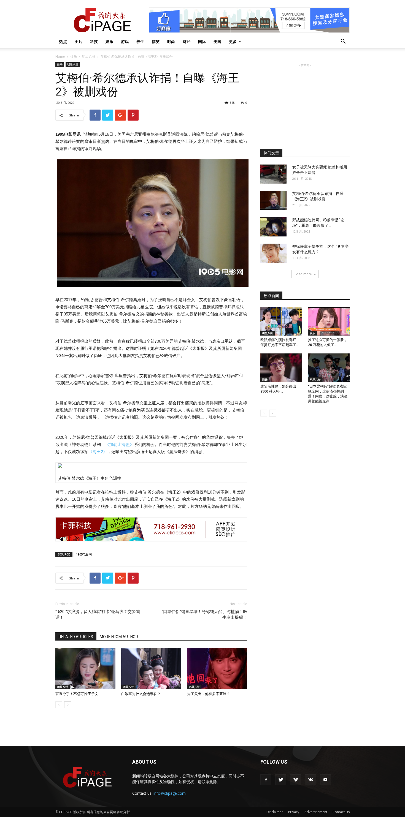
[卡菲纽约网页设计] (151, 529)
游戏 (125, 41)
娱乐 (109, 41)
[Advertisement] (305, 102)
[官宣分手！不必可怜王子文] (85, 668)
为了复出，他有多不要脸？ (208, 694)
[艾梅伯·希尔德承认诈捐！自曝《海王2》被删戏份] (273, 200)
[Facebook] (265, 779)
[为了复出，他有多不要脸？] (217, 668)
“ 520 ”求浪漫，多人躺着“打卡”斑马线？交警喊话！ (97, 614)
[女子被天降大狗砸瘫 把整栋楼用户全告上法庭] (273, 174)
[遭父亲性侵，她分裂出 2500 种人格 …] (281, 367)
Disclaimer (274, 812)
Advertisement (315, 812)
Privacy (293, 812)
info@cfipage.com (169, 793)
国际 (202, 41)
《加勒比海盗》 (119, 444)
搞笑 (156, 41)
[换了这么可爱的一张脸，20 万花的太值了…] (329, 321)
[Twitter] (280, 779)
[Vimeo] (295, 779)
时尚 (171, 41)
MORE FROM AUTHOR (119, 636)
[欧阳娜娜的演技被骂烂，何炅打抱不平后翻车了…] (281, 321)
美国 (217, 41)
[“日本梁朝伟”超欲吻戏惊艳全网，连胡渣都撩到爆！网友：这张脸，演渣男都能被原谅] (329, 367)
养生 (140, 41)
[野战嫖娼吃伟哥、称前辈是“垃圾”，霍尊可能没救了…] (273, 226)
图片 (78, 41)
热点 (63, 41)
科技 (94, 41)
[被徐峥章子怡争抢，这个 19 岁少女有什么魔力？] (273, 253)
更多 (233, 41)
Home (60, 56)
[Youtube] (325, 779)
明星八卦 (88, 56)
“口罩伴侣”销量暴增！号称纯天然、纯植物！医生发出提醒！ (204, 614)
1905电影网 (84, 554)
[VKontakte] (310, 779)
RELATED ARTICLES (76, 636)
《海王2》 (97, 451)
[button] (343, 42)
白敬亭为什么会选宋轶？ (141, 694)
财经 (186, 41)
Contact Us (341, 812)
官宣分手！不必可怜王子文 (76, 694)
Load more (303, 274)
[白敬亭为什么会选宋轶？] (151, 668)
